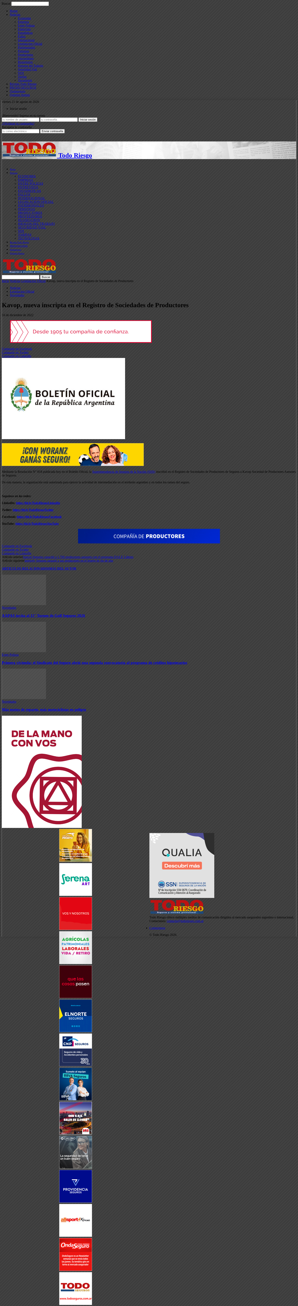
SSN (21, 73)
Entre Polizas (26, 25)
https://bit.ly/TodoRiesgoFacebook (39, 516)
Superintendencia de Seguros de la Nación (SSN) (123, 471)
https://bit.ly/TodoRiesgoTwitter (33, 510)
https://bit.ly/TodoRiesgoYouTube (37, 523)
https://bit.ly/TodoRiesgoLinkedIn (38, 503)
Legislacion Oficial (30, 43)
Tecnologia (25, 80)
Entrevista (24, 29)
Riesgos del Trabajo (30, 65)
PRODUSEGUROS (23, 87)
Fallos (22, 36)
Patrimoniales (26, 47)
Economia (24, 18)
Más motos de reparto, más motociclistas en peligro (44, 709)
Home (14, 11)
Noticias (15, 14)
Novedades (17, 295)
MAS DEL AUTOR (62, 568)
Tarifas (22, 76)
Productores (25, 54)
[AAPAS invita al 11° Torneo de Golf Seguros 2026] (24, 604)
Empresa (23, 22)
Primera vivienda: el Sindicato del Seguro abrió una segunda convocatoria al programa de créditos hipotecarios (94, 663)
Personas (23, 51)
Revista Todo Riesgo (23, 84)
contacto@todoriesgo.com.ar (185, 921)
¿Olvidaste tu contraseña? (18, 123)
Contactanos (157, 928)
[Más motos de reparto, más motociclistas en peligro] (24, 698)
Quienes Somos (20, 95)
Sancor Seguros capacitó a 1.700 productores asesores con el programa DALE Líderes (78, 557)
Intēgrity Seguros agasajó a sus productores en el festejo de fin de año (69, 560)
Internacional (26, 40)
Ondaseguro (17, 91)
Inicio (5, 281)
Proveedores (26, 58)
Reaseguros (25, 62)
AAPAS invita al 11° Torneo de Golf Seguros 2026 (43, 615)
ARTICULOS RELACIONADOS (25, 568)
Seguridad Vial (27, 69)
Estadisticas (25, 32)
